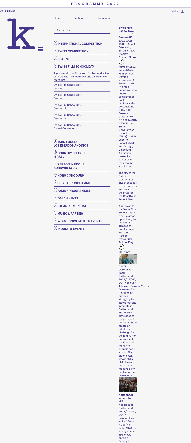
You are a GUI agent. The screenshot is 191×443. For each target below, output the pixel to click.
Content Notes (8, 11)
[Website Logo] (21, 33)
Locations (104, 18)
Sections (79, 18)
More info (59, 79)
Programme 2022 (95, 3)
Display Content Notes (127, 55)
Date (57, 18)
